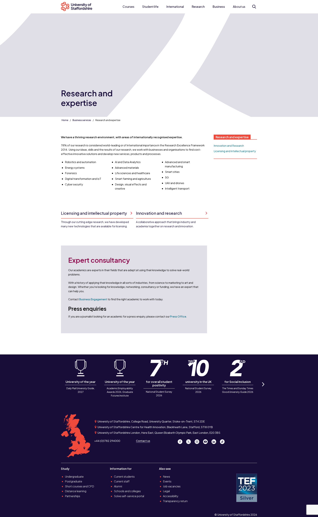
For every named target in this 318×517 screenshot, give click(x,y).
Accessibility (170, 496)
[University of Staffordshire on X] (189, 441)
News (166, 476)
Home (65, 120)
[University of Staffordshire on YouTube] (206, 441)
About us (239, 6)
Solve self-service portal (129, 496)
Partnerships (72, 496)
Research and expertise (232, 137)
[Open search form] (254, 7)
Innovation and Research (229, 145)
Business (219, 6)
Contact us (143, 441)
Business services (82, 120)
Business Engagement (93, 299)
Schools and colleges (127, 491)
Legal (166, 491)
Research (198, 6)
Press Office (178, 316)
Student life (150, 6)
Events (167, 481)
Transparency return (175, 501)
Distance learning (75, 491)
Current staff (122, 481)
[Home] (78, 6)
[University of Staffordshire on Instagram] (198, 441)
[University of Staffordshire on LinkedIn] (215, 441)
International (175, 6)
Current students (124, 476)
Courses (128, 6)
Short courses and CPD (79, 486)
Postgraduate (73, 481)
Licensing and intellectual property (235, 151)
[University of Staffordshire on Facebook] (181, 441)
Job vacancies (172, 486)
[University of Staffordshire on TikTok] (223, 441)
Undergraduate (74, 476)
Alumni (118, 486)
